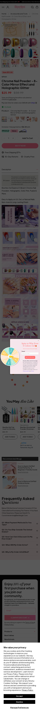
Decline (19, 702)
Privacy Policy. (27, 690)
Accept (19, 696)
